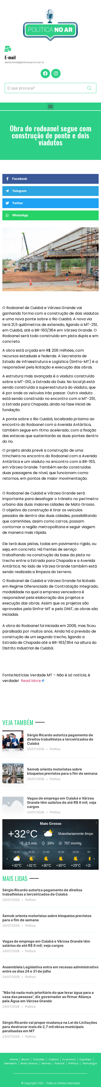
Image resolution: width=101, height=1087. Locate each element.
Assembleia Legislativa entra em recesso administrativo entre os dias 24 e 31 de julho (50, 969)
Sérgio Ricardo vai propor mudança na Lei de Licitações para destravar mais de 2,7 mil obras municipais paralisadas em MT (49, 1026)
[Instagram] (56, 73)
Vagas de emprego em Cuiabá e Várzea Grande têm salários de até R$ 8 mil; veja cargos (61, 802)
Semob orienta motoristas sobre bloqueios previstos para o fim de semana (62, 771)
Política (55, 749)
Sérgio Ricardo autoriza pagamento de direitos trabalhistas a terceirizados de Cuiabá (60, 739)
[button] (50, 106)
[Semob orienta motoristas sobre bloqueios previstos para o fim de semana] (12, 782)
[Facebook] (45, 73)
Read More (31, 680)
